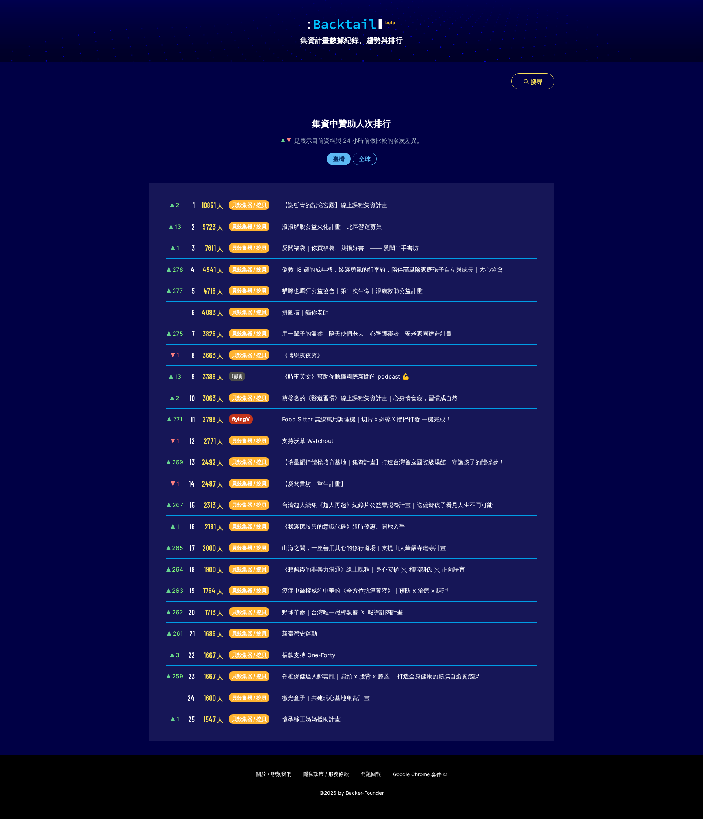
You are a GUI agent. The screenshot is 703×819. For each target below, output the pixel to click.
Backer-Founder (365, 793)
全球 (365, 159)
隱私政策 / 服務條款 (326, 774)
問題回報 (371, 774)
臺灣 (339, 159)
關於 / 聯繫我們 (273, 774)
